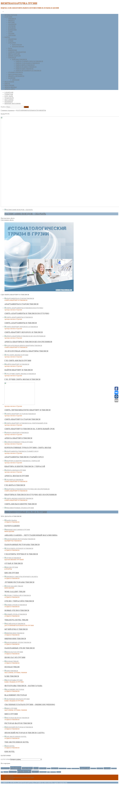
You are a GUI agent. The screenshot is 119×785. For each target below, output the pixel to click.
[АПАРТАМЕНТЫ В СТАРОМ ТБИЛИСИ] (19, 298)
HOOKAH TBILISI (12, 667)
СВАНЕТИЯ (12, 39)
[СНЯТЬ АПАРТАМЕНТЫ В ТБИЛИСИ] (18, 317)
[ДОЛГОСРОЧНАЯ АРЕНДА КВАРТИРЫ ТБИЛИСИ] (23, 345)
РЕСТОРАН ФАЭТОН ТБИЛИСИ (18, 723)
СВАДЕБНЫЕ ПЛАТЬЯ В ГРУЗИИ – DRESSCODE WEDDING (29, 704)
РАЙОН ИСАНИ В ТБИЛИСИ (26, 67)
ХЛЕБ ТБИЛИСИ (11, 676)
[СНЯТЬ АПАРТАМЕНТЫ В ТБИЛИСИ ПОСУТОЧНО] (23, 308)
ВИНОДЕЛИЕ (9, 85)
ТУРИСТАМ (8, 94)
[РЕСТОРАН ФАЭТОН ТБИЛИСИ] (16, 718)
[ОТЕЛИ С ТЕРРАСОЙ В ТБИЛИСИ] (17, 595)
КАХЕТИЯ (11, 78)
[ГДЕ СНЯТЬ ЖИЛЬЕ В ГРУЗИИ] (16, 355)
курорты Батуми (18, 46)
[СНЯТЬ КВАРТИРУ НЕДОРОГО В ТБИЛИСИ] (21, 327)
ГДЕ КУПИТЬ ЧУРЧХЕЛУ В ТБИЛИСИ (21, 554)
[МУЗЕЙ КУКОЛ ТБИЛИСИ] (14, 623)
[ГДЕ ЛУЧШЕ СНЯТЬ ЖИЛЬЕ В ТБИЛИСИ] (20, 374)
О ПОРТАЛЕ (8, 92)
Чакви (48, 772)
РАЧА (10, 48)
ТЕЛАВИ (11, 33)
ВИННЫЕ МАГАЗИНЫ (12, 103)
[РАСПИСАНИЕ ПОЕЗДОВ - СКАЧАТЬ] (18, 210)
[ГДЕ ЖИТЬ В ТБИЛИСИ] (13, 479)
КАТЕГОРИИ (5, 759)
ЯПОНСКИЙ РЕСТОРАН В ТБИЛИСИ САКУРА (24, 733)
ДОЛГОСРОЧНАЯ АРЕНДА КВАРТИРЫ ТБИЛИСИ (26, 351)
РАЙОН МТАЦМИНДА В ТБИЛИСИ (28, 70)
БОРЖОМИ (12, 30)
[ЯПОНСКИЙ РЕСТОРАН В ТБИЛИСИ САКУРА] (18, 727)
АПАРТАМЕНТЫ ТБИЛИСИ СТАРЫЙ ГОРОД (24, 457)
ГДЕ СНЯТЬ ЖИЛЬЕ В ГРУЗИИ (17, 360)
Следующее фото (7, 220)
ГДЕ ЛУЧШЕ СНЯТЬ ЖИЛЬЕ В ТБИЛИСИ (22, 379)
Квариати (93, 768)
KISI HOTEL (9, 751)
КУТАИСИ (12, 28)
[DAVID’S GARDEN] (10, 520)
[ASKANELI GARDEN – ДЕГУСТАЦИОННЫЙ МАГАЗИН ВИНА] (17, 529)
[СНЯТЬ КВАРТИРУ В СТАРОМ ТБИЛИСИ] (20, 414)
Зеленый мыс (63, 768)
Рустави (5, 772)
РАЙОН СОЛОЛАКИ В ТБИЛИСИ (28, 63)
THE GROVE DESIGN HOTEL (16, 742)
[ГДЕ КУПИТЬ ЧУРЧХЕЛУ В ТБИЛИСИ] (18, 548)
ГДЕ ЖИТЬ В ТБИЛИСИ (14, 485)
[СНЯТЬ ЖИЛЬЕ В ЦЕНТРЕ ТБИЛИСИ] (18, 498)
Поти (2, 772)
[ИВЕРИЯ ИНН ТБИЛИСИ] (14, 633)
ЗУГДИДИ (11, 26)
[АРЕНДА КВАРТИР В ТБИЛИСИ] (16, 432)
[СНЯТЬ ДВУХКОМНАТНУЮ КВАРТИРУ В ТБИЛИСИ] (19, 404)
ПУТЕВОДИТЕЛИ (10, 15)
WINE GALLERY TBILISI (14, 591)
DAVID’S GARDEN (12, 526)
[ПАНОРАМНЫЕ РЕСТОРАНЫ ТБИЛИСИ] (19, 539)
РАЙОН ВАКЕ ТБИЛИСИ (24, 69)
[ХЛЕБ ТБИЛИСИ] (11, 671)
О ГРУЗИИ (8, 17)
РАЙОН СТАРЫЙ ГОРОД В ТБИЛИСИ (29, 61)
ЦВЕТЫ (7, 83)
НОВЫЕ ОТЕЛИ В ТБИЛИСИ (16, 610)
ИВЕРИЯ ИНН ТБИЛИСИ (15, 638)
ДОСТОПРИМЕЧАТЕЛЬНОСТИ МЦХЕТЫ (31, 110)
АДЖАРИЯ (12, 43)
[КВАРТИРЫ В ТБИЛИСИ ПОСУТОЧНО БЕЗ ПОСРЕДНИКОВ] (26, 489)
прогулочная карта (15, 74)
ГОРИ (10, 31)
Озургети (114, 768)
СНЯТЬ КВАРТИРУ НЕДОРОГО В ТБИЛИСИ (23, 332)
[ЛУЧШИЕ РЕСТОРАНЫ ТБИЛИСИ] (21, 576)
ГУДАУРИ (42, 768)
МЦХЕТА (11, 20)
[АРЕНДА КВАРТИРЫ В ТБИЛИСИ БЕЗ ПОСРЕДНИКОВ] (24, 336)
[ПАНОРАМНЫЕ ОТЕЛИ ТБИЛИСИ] (17, 642)
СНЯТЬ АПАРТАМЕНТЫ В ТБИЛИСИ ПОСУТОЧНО (26, 313)
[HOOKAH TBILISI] (11, 661)
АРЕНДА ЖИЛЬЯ (10, 87)
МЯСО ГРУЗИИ (11, 714)
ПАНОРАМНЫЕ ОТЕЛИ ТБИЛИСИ (19, 648)
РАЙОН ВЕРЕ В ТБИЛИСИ (25, 65)
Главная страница (7, 110)
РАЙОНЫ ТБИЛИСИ (19, 59)
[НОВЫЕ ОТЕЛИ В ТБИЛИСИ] (15, 605)
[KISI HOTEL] (9, 746)
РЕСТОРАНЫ (9, 82)
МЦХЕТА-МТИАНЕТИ (16, 76)
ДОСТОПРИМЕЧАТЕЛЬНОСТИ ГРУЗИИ (19, 777)
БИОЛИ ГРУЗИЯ (11, 573)
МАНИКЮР (8, 102)
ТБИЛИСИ (12, 18)
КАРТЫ (7, 37)
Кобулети (100, 768)
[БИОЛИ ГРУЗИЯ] (11, 567)
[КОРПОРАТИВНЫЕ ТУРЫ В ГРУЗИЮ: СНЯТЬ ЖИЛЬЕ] (18, 442)
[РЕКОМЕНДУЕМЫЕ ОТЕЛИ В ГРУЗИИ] (19, 508)
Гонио (49, 768)
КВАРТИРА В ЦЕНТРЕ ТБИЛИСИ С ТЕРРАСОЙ (24, 466)
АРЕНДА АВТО (9, 89)
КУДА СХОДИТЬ (75, 768)
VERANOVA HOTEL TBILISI (16, 620)
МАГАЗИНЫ (8, 100)
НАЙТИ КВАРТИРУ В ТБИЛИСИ (18, 370)
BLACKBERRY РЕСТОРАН (15, 695)
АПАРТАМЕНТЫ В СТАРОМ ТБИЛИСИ (21, 304)
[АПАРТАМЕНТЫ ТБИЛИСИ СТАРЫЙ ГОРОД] (21, 451)
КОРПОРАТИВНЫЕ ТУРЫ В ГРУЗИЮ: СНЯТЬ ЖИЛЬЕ (27, 447)
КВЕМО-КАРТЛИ (14, 56)
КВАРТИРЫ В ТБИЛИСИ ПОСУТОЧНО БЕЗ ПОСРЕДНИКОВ (30, 494)
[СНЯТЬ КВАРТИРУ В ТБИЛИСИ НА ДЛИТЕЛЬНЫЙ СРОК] (25, 423)
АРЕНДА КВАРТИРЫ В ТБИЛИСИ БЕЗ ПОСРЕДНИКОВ (28, 342)
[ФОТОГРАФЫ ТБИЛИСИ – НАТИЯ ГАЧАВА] (13, 680)
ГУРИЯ (10, 41)
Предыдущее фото (8, 218)
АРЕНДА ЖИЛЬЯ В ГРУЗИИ (16, 476)
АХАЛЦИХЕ (12, 24)
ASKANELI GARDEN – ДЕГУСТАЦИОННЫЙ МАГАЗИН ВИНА (30, 535)
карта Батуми (17, 44)
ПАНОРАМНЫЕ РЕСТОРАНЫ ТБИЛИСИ (22, 544)
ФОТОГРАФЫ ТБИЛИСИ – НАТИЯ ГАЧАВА (23, 686)
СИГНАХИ (12, 35)
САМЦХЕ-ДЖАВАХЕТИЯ (17, 52)
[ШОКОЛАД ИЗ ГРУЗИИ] (13, 652)
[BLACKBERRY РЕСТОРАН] (14, 689)
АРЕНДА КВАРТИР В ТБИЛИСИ (18, 438)
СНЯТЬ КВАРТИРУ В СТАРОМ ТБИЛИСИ (22, 419)
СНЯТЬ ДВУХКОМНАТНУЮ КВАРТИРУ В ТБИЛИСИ (27, 410)
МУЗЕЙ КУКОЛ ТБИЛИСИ (16, 629)
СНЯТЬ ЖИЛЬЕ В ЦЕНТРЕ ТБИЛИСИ (20, 504)
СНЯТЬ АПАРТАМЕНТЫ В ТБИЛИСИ (20, 323)
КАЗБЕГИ (69, 768)
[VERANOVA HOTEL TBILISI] (15, 614)
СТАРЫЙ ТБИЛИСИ (15, 72)
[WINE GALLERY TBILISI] (13, 586)
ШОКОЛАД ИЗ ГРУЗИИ (14, 657)
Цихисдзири (43, 772)
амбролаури (53, 772)
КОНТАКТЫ (8, 775)
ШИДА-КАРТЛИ (14, 54)
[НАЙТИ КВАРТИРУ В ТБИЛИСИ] (16, 364)
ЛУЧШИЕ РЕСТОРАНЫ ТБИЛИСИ (19, 582)
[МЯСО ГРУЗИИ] (10, 708)
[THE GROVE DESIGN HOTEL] (15, 736)
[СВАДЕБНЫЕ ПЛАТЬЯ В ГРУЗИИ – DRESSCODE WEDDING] (17, 699)
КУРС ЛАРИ (8, 96)
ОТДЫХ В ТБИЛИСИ (13, 563)
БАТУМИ (11, 22)
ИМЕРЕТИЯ (12, 50)
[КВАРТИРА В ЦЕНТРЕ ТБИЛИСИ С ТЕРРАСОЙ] (22, 461)
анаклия (58, 772)
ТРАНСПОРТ (9, 98)
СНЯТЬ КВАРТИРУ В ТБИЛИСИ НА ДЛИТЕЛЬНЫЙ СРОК (29, 429)
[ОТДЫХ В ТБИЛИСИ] (12, 558)
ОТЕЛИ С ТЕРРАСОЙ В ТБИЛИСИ (19, 601)
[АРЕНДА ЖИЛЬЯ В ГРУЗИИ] (15, 470)
